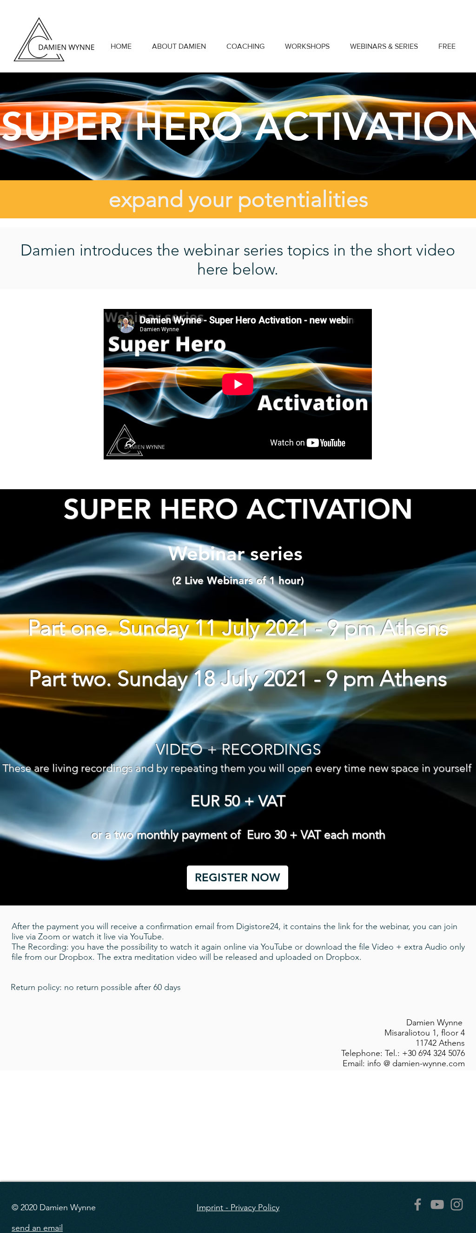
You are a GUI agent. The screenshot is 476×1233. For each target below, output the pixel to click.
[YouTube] (437, 1204)
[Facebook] (418, 1204)
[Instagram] (457, 1204)
